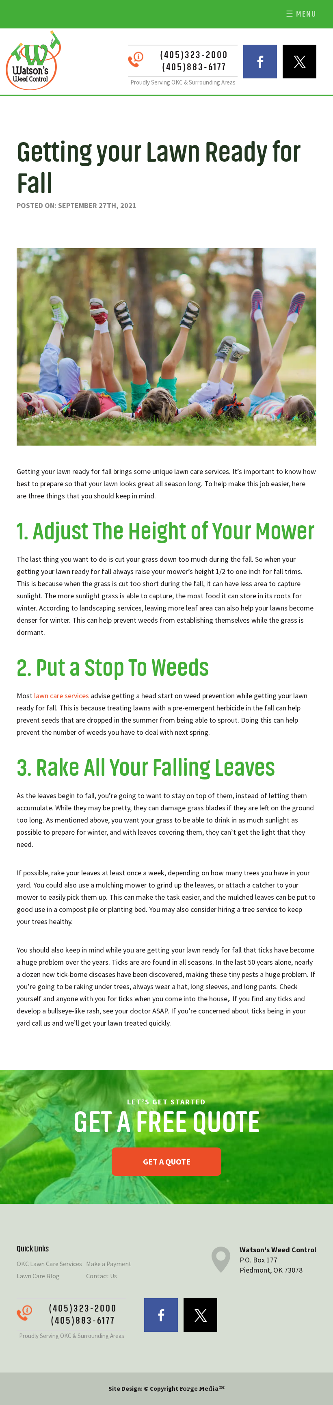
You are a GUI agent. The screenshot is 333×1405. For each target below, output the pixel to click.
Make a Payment (109, 1264)
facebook (260, 61)
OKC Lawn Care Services (49, 1264)
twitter (299, 61)
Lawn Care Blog (38, 1276)
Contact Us (101, 1276)
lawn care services (61, 695)
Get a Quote (166, 1161)
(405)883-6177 (194, 67)
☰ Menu (301, 14)
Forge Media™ (202, 1388)
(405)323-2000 (194, 55)
